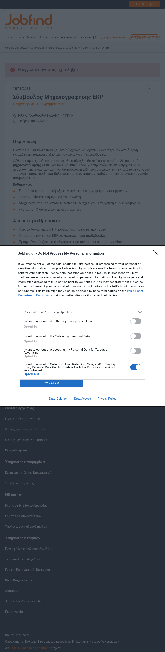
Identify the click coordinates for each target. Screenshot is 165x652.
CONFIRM (52, 383)
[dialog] (82, 326)
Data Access (82, 398)
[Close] (157, 254)
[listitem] (82, 312)
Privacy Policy (107, 398)
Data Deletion (58, 398)
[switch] (135, 321)
